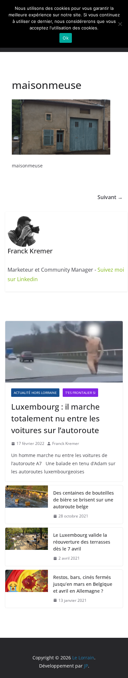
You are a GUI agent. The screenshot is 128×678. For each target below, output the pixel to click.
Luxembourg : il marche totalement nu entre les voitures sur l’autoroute (55, 418)
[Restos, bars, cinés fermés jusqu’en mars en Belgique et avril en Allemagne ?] (26, 589)
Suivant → (110, 197)
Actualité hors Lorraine (35, 392)
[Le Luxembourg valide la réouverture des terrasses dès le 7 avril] (26, 547)
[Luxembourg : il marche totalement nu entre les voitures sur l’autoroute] (64, 351)
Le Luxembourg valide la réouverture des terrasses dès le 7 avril (81, 542)
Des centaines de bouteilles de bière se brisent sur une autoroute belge (83, 500)
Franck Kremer (65, 443)
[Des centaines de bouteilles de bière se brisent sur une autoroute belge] (26, 504)
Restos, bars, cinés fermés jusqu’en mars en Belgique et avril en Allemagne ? (82, 584)
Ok (66, 38)
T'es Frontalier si (80, 392)
